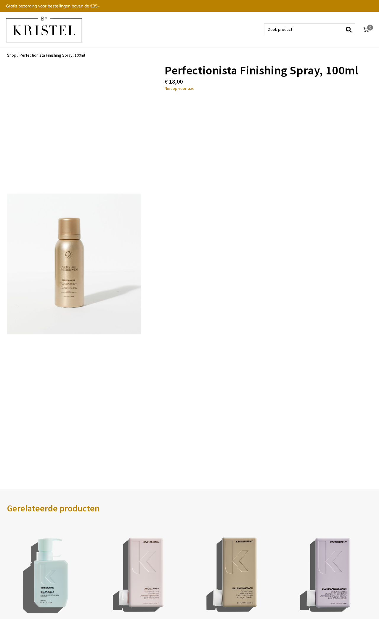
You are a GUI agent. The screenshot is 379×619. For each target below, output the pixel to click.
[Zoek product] (309, 29)
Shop (11, 55)
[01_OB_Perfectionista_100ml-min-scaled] (74, 264)
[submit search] (351, 29)
